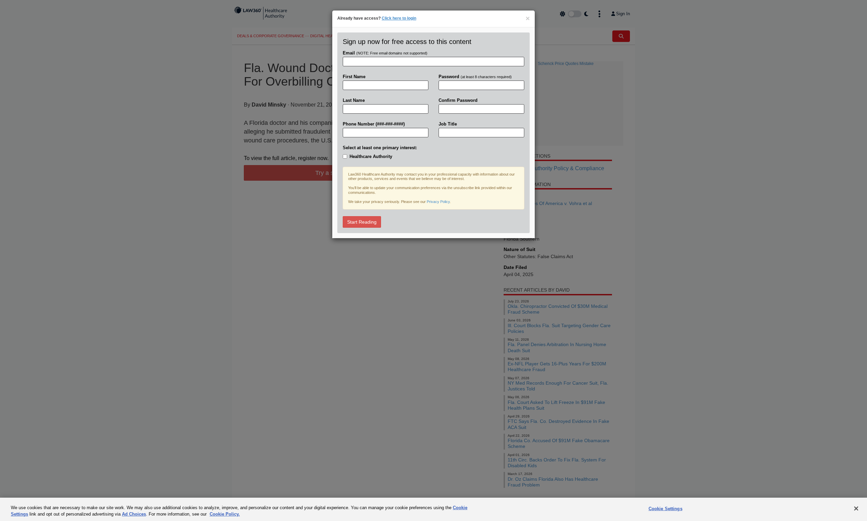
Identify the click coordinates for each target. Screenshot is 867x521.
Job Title (448, 124)
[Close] (856, 508)
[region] (433, 509)
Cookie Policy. (225, 514)
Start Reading (362, 222)
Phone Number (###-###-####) (374, 124)
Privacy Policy (438, 202)
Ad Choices (134, 514)
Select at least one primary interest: (380, 147)
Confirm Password (458, 100)
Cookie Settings (665, 508)
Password (475, 76)
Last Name (354, 100)
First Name (354, 76)
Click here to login (399, 18)
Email (385, 52)
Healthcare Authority (371, 156)
